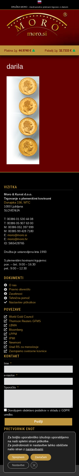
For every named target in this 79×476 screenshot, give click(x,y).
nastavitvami (34, 449)
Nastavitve (18, 465)
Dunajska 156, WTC (17, 202)
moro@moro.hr (17, 239)
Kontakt (12, 356)
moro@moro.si (17, 235)
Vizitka (10, 187)
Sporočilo (10, 387)
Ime (7, 363)
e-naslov (10, 375)
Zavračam (41, 457)
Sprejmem (18, 457)
